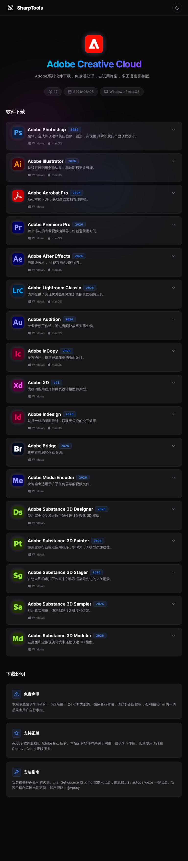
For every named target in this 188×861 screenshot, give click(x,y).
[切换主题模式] (177, 8)
